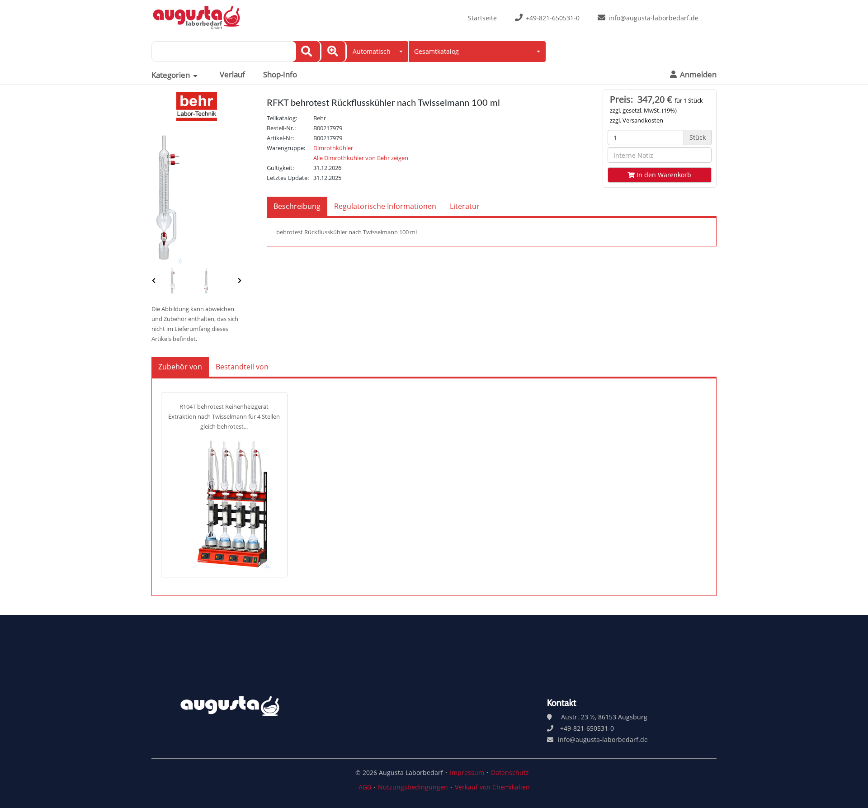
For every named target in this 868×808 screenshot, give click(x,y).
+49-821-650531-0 (553, 18)
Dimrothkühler (333, 148)
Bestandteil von (242, 367)
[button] (376, 51)
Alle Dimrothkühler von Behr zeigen (360, 158)
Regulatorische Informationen (385, 206)
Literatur (465, 206)
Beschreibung (297, 206)
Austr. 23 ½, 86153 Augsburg (604, 717)
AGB (365, 787)
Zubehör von (180, 367)
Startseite (482, 18)
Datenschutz (510, 772)
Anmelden (697, 75)
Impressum (467, 772)
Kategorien (170, 75)
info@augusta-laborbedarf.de (653, 18)
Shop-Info (280, 74)
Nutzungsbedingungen (413, 787)
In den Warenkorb (663, 174)
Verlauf (232, 74)
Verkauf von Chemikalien (492, 787)
